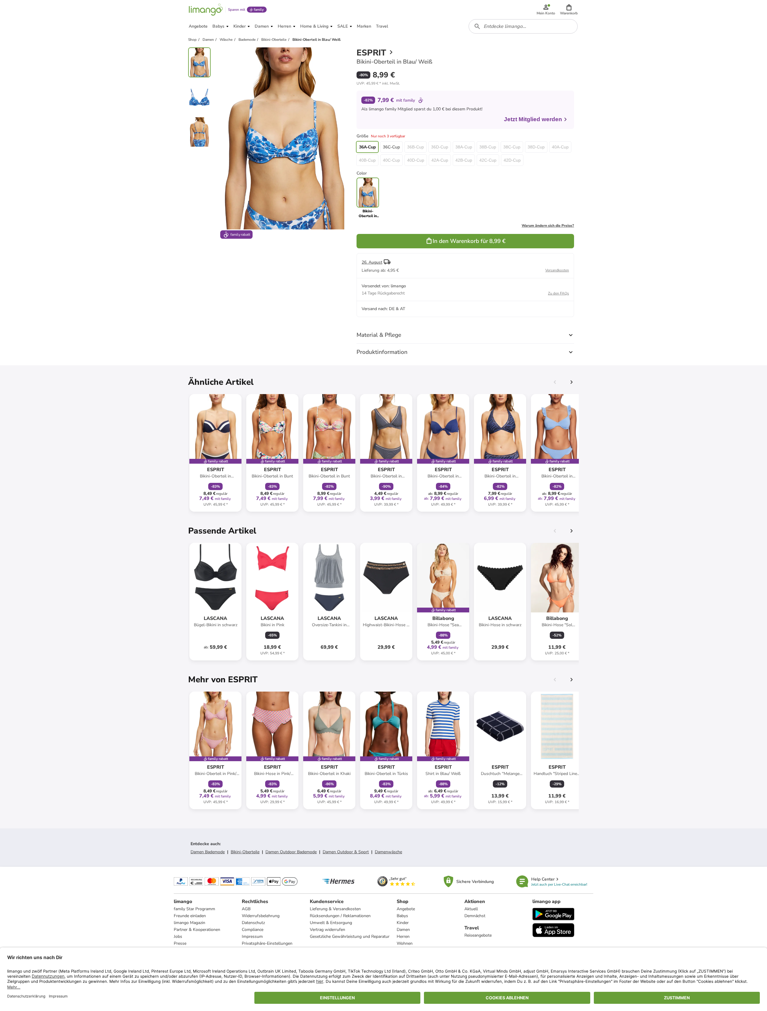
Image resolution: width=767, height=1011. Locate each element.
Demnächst (474, 916)
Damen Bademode (208, 852)
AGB (246, 909)
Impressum (252, 936)
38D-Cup (536, 147)
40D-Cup (415, 160)
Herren (403, 936)
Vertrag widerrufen (327, 929)
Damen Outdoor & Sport (346, 852)
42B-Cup (463, 160)
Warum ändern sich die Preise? (548, 225)
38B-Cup (487, 147)
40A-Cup (560, 147)
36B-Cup (415, 147)
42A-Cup (439, 160)
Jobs (178, 936)
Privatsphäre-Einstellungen (267, 943)
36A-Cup (367, 147)
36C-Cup (391, 147)
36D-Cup (439, 147)
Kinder (403, 923)
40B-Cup (367, 160)
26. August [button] (372, 262)
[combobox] (523, 26)
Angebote (406, 909)
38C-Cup (511, 147)
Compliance (252, 929)
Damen (403, 929)
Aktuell (471, 909)
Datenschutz (253, 923)
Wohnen (405, 943)
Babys (402, 916)
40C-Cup (391, 160)
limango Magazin (189, 923)
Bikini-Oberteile (245, 852)
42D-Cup (512, 160)
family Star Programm (194, 909)
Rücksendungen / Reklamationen (340, 916)
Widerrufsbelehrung (261, 916)
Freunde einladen (190, 916)
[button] (569, 9)
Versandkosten (557, 270)
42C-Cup (487, 160)
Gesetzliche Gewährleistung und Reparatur (349, 936)
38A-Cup (463, 147)
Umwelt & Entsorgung (331, 923)
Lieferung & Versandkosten (335, 909)
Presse (180, 943)
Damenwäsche (388, 852)
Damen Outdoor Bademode (291, 852)
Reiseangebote (478, 935)
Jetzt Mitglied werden (533, 119)
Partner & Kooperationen (197, 929)
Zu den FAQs (558, 293)
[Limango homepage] (206, 9)
